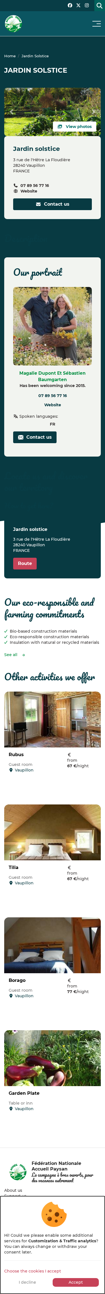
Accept (76, 1282)
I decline (27, 1282)
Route (25, 563)
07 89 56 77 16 (34, 185)
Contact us (55, 204)
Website (28, 191)
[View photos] (52, 111)
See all (10, 654)
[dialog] (52, 1245)
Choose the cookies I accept (32, 1271)
